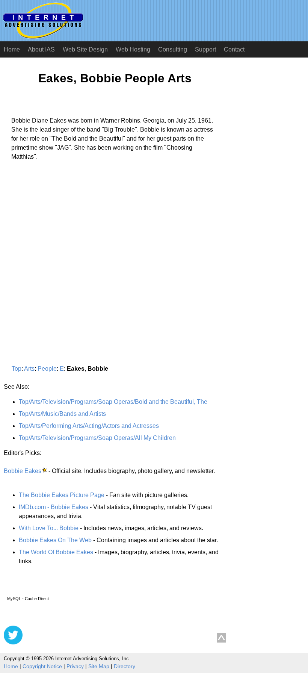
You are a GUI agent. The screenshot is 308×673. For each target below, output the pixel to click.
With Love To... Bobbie (49, 528)
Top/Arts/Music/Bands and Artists (62, 414)
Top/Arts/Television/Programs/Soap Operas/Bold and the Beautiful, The (113, 402)
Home (12, 49)
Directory (124, 666)
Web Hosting (133, 49)
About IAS (41, 49)
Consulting (172, 49)
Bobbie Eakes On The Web (55, 540)
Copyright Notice (42, 666)
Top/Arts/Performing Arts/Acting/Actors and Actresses (89, 426)
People (47, 368)
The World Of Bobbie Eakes (56, 552)
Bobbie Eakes (22, 471)
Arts (29, 368)
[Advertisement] (67, 236)
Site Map (98, 666)
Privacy (75, 666)
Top (16, 368)
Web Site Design (85, 49)
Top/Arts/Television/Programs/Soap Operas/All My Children (97, 438)
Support (205, 49)
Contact (234, 49)
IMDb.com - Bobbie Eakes (53, 507)
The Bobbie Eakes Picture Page (61, 495)
